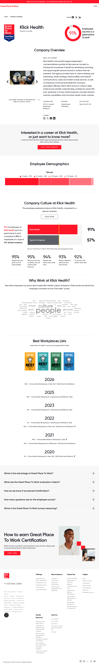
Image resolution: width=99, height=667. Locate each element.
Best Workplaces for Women (71, 598)
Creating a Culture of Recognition (41, 652)
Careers (12, 596)
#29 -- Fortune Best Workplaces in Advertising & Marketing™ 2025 (50, 397)
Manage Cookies (16, 611)
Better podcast (87, 581)
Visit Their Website (49, 147)
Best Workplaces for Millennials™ (72, 607)
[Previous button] (7, 81)
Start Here (12, 553)
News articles (87, 585)
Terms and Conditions (10, 591)
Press (13, 598)
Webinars (85, 590)
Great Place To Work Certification (41, 579)
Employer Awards (41, 582)
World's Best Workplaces (70, 603)
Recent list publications (55, 583)
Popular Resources (39, 616)
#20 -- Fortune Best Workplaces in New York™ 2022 (49, 426)
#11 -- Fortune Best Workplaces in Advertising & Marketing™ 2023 (49, 410)
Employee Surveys (41, 585)
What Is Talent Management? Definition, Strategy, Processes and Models (41, 637)
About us (54, 615)
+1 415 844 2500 (13, 583)
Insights (85, 574)
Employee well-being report (40, 622)
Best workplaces (56, 574)
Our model (54, 621)
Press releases (87, 587)
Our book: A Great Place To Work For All (56, 627)
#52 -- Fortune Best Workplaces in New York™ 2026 (50, 384)
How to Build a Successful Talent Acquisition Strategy (41, 645)
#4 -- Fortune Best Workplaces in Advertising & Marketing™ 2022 (49, 423)
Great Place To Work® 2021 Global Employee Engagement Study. (53, 249)
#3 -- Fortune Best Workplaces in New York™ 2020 (48, 456)
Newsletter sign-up (88, 592)
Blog (84, 578)
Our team (54, 623)
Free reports (86, 583)
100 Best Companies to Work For (72, 580)
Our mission (54, 619)
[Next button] (36, 81)
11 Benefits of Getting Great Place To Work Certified (40, 628)
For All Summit (40, 587)
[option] (22, 81)
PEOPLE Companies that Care (72, 586)
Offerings (39, 574)
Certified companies (54, 579)
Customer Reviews (41, 589)
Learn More (49, 217)
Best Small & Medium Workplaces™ (71, 592)
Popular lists (71, 574)
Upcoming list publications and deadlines (56, 588)
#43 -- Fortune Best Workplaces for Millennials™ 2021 (49, 443)
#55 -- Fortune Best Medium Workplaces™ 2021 (48, 439)
